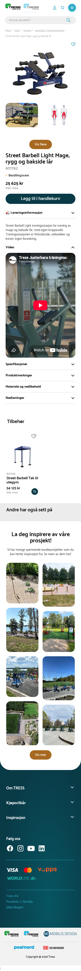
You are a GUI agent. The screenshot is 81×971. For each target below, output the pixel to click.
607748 (10, 474)
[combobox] (37, 20)
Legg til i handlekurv (40, 198)
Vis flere (41, 144)
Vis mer (40, 755)
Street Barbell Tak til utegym (22, 480)
